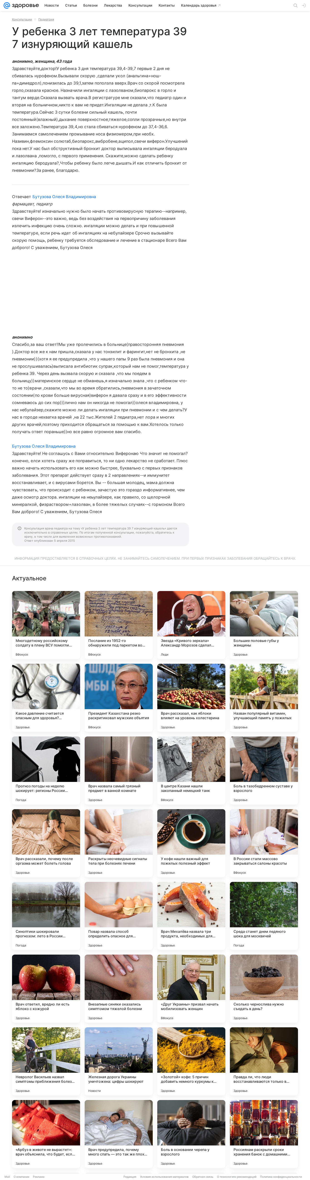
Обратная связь (202, 1176)
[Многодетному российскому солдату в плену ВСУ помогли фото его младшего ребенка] (46, 625)
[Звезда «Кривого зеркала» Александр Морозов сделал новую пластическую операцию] (191, 625)
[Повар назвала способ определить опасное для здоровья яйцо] (119, 916)
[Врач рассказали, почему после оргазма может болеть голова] (46, 843)
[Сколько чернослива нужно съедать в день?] (264, 989)
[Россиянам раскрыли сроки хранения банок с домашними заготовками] (264, 1134)
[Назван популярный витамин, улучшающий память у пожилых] (264, 698)
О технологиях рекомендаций (236, 1176)
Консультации (22, 19)
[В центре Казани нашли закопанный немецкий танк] (191, 770)
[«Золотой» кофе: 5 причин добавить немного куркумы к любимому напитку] (191, 1061)
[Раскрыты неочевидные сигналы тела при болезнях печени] (119, 843)
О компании (21, 1176)
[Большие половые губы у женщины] (264, 625)
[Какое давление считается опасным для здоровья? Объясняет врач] (46, 698)
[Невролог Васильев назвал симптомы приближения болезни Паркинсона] (46, 1061)
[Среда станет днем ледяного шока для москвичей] (264, 916)
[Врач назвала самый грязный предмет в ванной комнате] (119, 770)
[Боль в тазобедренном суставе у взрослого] (264, 770)
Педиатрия (46, 19)
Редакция (129, 1176)
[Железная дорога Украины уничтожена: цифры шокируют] (119, 1061)
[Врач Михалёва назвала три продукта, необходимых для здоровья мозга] (191, 916)
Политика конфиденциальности (281, 1176)
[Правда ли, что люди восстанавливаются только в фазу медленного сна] (264, 1061)
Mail (7, 1176)
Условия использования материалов (164, 1176)
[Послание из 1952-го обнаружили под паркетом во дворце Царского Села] (119, 625)
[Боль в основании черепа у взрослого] (191, 1134)
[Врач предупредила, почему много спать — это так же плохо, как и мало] (119, 1134)
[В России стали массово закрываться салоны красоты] (264, 843)
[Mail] (7, 5)
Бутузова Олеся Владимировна (64, 196)
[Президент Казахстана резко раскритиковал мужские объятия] (119, 698)
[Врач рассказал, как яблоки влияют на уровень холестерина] (191, 698)
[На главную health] (24, 5)
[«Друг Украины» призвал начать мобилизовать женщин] (191, 989)
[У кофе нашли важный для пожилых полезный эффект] (191, 843)
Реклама (38, 1176)
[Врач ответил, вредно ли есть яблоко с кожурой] (46, 989)
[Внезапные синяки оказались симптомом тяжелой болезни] (119, 989)
